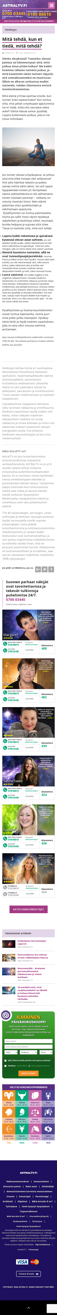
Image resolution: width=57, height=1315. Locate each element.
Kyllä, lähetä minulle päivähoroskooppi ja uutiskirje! (29, 1060)
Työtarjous (11, 1206)
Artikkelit (8, 1201)
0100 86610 (13, 644)
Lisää (45, 622)
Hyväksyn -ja (29, 1065)
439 (44, 745)
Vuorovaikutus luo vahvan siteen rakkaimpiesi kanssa (33, 956)
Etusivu (10, 1196)
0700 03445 (15, 599)
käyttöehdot (22, 1065)
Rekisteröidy (28, 1073)
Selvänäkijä (48, 1186)
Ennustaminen (41, 1181)
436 (44, 843)
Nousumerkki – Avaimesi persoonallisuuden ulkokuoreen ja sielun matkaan (31, 973)
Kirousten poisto (12, 1186)
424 (44, 794)
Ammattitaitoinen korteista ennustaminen (29, 1191)
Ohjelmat (22, 1201)
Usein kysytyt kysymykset (36, 1206)
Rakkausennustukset (17, 1181)
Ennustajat (25, 1196)
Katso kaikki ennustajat (28, 909)
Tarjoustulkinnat (28, 1211)
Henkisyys (9, 53)
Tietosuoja (33, 1249)
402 (44, 697)
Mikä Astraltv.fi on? (42, 1201)
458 (44, 892)
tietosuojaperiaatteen (40, 1065)
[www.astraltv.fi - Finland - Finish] (14, 6)
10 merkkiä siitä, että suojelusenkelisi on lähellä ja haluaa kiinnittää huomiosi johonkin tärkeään (32, 993)
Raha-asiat (31, 1186)
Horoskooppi (42, 1196)
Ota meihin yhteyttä (39, 1216)
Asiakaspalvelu (20, 1221)
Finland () (26, 1273)
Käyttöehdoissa (42, 1244)
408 (44, 648)
